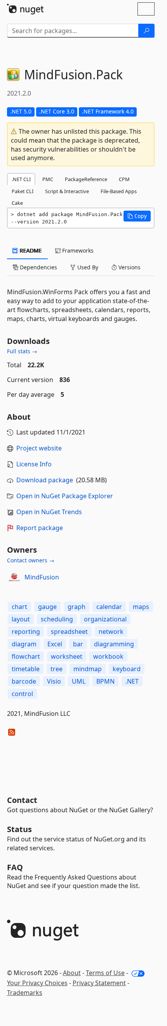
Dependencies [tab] (37, 267)
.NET (132, 681)
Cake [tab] (17, 202)
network (111, 631)
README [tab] (30, 250)
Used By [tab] (87, 267)
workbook (108, 656)
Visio (54, 681)
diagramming (114, 644)
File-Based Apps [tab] (119, 191)
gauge (47, 606)
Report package (39, 527)
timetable (26, 669)
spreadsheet (69, 631)
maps (141, 606)
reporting (26, 631)
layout (21, 619)
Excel (54, 644)
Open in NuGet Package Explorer (64, 496)
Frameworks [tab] (77, 250)
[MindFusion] (14, 577)
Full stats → (22, 351)
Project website (39, 448)
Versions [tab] (129, 267)
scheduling (57, 619)
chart (19, 606)
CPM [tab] (124, 179)
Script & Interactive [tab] (67, 191)
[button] (137, 216)
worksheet (66, 656)
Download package (44, 480)
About (72, 972)
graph (76, 606)
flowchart (26, 656)
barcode (24, 681)
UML (78, 681)
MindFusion (41, 577)
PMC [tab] (47, 179)
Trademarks (24, 992)
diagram (24, 644)
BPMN (105, 681)
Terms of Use (105, 972)
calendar (109, 606)
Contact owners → (30, 560)
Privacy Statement (99, 983)
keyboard (127, 669)
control (22, 693)
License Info (34, 464)
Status (19, 829)
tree (56, 669)
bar (78, 644)
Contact (22, 800)
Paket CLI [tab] (22, 191)
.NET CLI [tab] (21, 179)
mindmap (87, 669)
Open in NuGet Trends (49, 512)
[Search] (146, 31)
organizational (105, 619)
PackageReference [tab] (86, 179)
